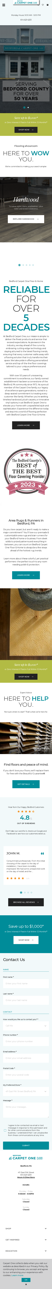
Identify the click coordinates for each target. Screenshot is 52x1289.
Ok (26, 1280)
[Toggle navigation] (3, 5)
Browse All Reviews (24, 902)
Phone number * (10, 1035)
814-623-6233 (26, 20)
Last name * (8, 994)
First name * (8, 977)
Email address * (10, 1052)
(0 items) (47, 5)
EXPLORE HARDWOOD (23, 219)
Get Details (23, 784)
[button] (38, 5)
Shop (8, 1228)
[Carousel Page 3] (26, 265)
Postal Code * (9, 1068)
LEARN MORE (23, 575)
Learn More (23, 425)
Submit (26, 1145)
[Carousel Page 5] (33, 265)
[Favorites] (42, 5)
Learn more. (17, 1275)
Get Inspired (12, 1240)
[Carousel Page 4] (29, 265)
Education (11, 1251)
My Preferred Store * (12, 1085)
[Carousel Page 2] (28, 107)
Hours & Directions (26, 1177)
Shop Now (24, 130)
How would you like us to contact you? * (20, 1019)
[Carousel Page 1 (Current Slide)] (24, 107)
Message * (7, 1100)
